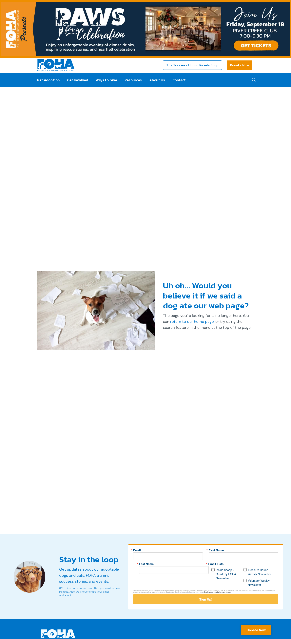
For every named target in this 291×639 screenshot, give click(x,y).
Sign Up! (205, 599)
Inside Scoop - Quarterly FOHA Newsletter (226, 574)
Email (137, 550)
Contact (179, 80)
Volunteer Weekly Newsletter (259, 583)
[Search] (252, 79)
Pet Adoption (48, 80)
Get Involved (77, 80)
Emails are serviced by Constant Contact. (217, 592)
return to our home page (192, 321)
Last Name (146, 563)
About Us (157, 80)
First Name (216, 550)
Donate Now (239, 65)
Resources (133, 80)
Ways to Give (106, 80)
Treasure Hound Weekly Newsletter (259, 572)
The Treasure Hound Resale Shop (192, 65)
